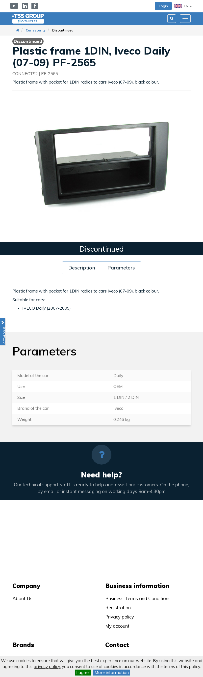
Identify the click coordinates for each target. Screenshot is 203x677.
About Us (22, 598)
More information (112, 672)
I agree (83, 672)
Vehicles (29, 21)
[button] (2, 331)
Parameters (121, 268)
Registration (118, 608)
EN (186, 6)
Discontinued (63, 30)
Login (163, 6)
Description (81, 268)
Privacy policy (119, 617)
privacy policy (46, 666)
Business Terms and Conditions (138, 598)
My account (117, 626)
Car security (36, 30)
